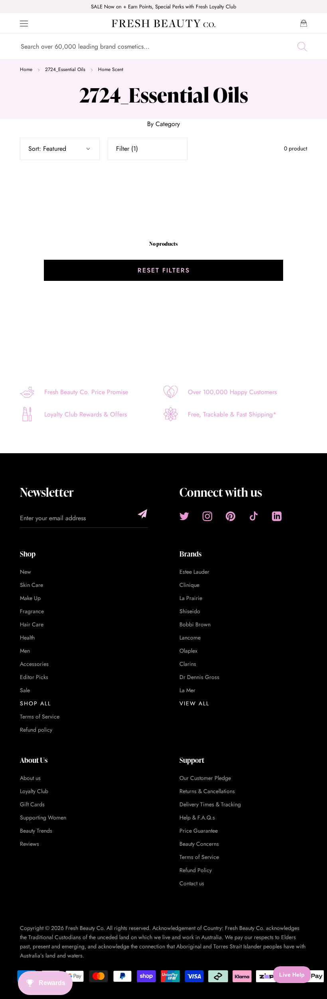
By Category (163, 123)
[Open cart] (303, 23)
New (25, 572)
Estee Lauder (194, 572)
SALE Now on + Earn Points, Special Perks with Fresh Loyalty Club (163, 6)
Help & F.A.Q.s (197, 817)
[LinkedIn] (277, 516)
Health (27, 638)
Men (25, 651)
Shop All (35, 703)
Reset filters (164, 270)
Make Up (30, 598)
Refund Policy (195, 870)
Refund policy (36, 730)
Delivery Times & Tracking (210, 804)
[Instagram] (207, 516)
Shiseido (189, 611)
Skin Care (31, 585)
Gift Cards (32, 804)
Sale (25, 690)
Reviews (29, 844)
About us (30, 778)
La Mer (187, 690)
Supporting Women (43, 817)
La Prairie (190, 598)
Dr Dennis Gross (199, 677)
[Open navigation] (24, 23)
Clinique (189, 585)
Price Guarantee (198, 831)
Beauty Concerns (199, 844)
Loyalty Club (34, 791)
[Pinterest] (230, 516)
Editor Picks (34, 677)
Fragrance (32, 611)
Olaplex (188, 651)
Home (26, 69)
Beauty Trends (36, 831)
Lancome (190, 638)
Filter (127, 148)
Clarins (187, 664)
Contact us (191, 883)
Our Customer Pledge (205, 778)
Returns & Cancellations (207, 791)
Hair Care (31, 624)
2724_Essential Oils (65, 69)
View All (194, 703)
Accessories (34, 664)
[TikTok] (253, 516)
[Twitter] (184, 516)
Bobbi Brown (195, 624)
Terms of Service (39, 717)
